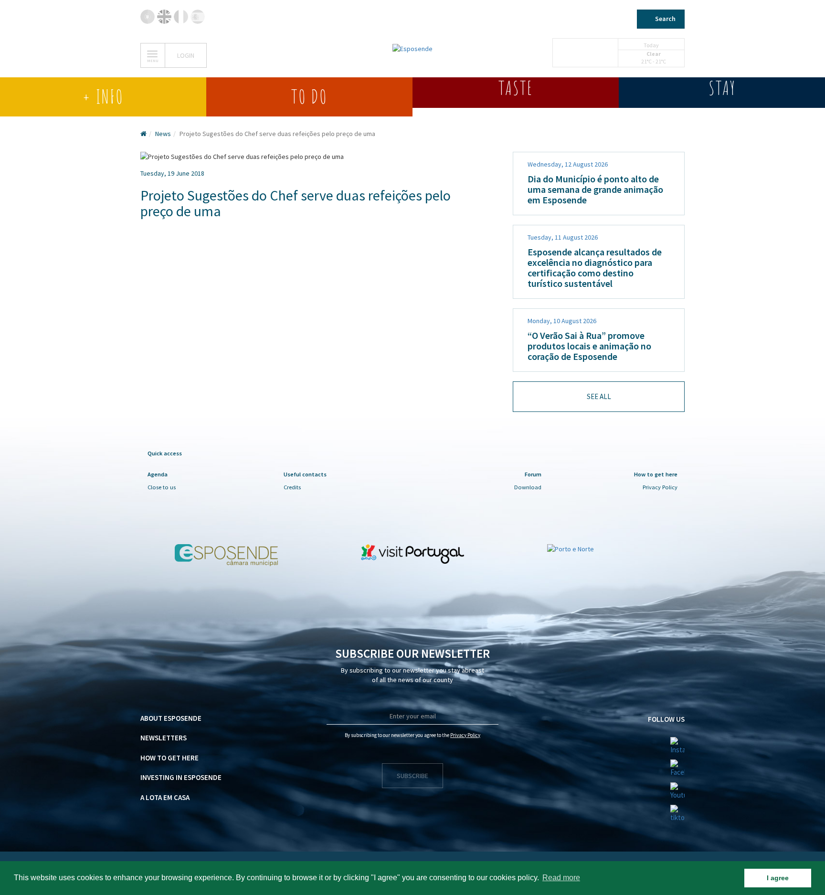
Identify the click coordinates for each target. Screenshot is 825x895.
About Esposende (170, 718)
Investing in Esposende (181, 777)
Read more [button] (561, 878)
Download (527, 487)
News (163, 133)
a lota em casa (165, 797)
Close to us (162, 487)
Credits (292, 487)
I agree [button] (778, 878)
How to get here (169, 757)
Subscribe (412, 775)
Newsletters (163, 737)
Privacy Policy (660, 487)
